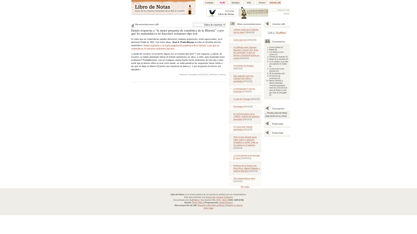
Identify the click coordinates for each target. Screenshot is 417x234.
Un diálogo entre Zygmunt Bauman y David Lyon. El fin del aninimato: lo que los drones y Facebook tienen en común (246, 52)
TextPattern (194, 200)
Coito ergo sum (240, 40)
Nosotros (236, 3)
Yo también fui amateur (243, 66)
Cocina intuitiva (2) (276, 47)
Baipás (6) (273, 49)
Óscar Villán (197, 203)
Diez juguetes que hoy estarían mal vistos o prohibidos (243, 79)
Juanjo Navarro (226, 203)
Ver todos (245, 187)
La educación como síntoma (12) (276, 70)
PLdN (222, 3)
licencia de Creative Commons (219, 197)
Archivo (262, 3)
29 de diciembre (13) (277, 73)
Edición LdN (275, 3)
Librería (239, 205)
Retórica (230, 205)
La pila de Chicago (241, 99)
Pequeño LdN (204, 205)
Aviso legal (208, 208)
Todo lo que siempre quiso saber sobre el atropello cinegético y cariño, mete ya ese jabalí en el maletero (245, 141)
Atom (224, 200)
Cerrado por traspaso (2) (278, 57)
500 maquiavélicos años (244, 178)
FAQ (249, 3)
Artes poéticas (218, 205)
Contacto (209, 3)
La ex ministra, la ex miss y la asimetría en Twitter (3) (278, 64)
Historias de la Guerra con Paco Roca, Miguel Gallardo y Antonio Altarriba (246, 168)
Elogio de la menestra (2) (278, 59)
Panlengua (238, 106)
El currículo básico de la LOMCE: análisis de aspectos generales (246, 117)
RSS (219, 200)
